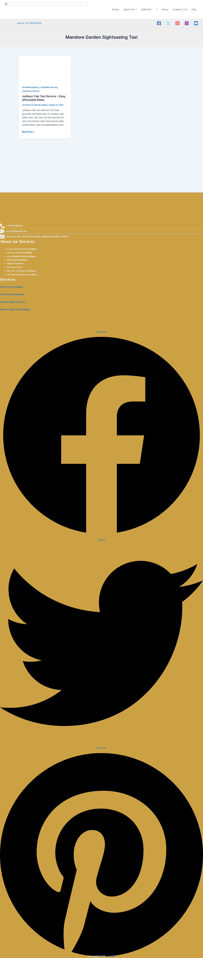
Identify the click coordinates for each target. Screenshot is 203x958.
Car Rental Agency (30, 87)
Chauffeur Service (48, 87)
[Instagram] (186, 23)
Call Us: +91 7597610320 (23, 23)
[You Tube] (196, 23)
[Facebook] (159, 23)
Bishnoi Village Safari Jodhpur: (15, 309)
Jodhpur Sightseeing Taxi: (12, 302)
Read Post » (28, 131)
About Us (128, 9)
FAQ (194, 9)
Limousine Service (30, 91)
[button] (135, 9)
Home (115, 9)
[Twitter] (168, 23)
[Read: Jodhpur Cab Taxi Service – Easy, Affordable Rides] (45, 68)
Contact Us (180, 9)
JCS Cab (111, 956)
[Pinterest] (177, 23)
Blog (165, 9)
